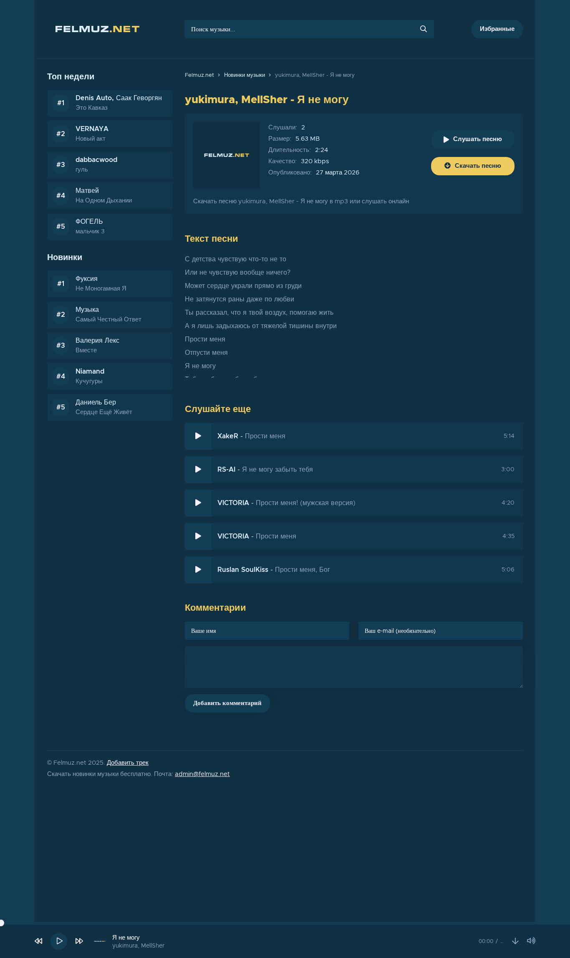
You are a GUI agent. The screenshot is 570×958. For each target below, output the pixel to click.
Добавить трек (128, 763)
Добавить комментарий (227, 703)
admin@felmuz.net (202, 774)
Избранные (497, 29)
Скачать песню (478, 166)
